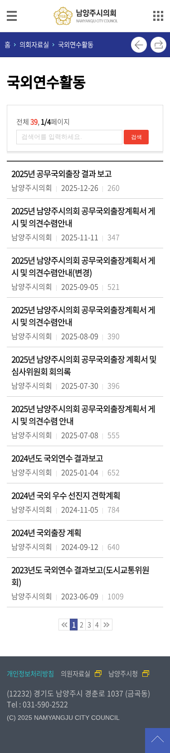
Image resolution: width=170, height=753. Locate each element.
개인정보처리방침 (30, 674)
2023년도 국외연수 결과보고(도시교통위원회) (80, 576)
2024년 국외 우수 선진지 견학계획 (65, 495)
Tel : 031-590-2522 (37, 704)
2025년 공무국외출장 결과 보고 (61, 173)
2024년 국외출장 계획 (46, 533)
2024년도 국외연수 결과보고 (57, 458)
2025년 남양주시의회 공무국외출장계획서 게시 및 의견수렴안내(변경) (83, 266)
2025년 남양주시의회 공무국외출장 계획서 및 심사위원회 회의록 (83, 365)
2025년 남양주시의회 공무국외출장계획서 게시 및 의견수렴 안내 (83, 415)
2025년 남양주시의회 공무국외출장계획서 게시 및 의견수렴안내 (83, 217)
